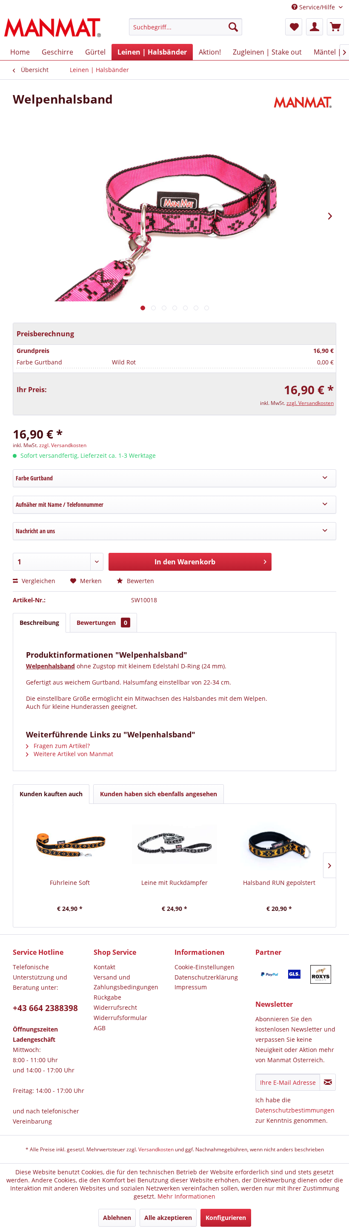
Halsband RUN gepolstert (279, 882)
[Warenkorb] (335, 26)
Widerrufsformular (120, 1018)
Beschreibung (39, 622)
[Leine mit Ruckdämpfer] (174, 844)
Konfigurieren (226, 1218)
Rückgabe (107, 997)
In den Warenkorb (184, 561)
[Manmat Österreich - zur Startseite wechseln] (52, 29)
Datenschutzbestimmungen (295, 1110)
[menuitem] (186, 30)
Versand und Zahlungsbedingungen (126, 982)
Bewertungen (102, 622)
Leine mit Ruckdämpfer (174, 882)
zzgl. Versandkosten (310, 403)
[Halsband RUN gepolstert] (279, 844)
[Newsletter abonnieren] (328, 1082)
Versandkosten (156, 1149)
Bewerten (139, 581)
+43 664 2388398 (45, 1008)
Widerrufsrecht (115, 1007)
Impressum (190, 987)
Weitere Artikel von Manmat (72, 754)
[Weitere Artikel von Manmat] (304, 107)
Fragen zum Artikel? (61, 746)
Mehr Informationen (186, 1196)
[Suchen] (233, 26)
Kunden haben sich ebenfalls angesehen (158, 794)
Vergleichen (37, 581)
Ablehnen (117, 1218)
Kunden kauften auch (51, 794)
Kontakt (104, 967)
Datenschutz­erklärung (206, 977)
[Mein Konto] (314, 26)
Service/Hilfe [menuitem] (317, 7)
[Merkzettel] (293, 26)
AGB (100, 1028)
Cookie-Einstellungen (204, 967)
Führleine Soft (70, 882)
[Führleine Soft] (70, 844)
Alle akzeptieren (168, 1218)
